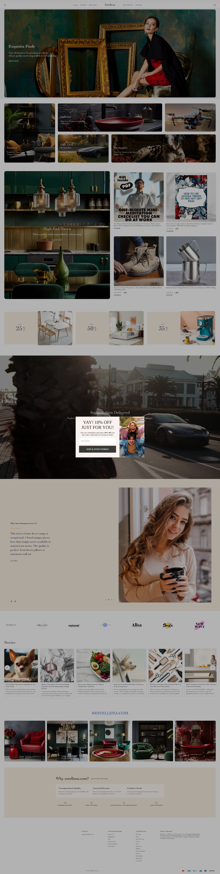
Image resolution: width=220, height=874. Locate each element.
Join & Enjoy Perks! (97, 449)
